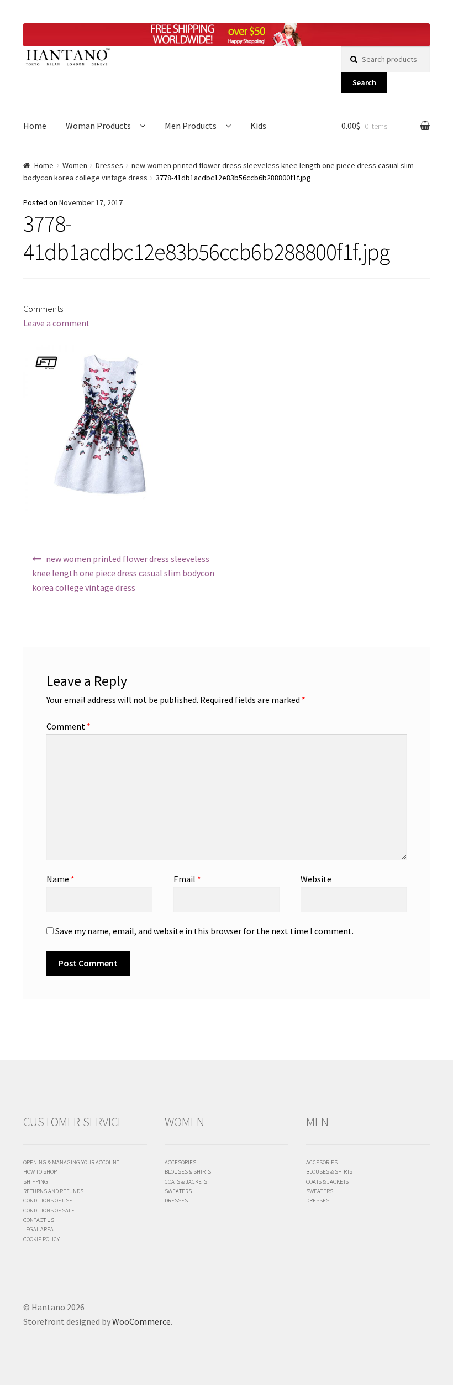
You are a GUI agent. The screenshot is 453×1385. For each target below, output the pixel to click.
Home (34, 125)
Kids (258, 125)
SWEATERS (178, 1191)
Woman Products (98, 125)
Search (364, 82)
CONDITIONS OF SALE (49, 1210)
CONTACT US (38, 1219)
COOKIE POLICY (41, 1239)
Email (187, 878)
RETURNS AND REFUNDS (53, 1191)
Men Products (191, 125)
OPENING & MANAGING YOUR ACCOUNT (71, 1162)
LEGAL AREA (38, 1229)
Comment (68, 726)
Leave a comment (56, 323)
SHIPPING (35, 1181)
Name (60, 878)
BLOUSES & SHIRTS (188, 1171)
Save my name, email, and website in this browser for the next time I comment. (204, 930)
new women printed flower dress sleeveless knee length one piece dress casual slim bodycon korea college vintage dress (123, 573)
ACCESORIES (180, 1162)
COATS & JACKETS (186, 1181)
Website (316, 878)
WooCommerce (141, 1321)
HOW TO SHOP (40, 1171)
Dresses (109, 165)
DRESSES (176, 1200)
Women (74, 165)
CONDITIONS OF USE (47, 1200)
